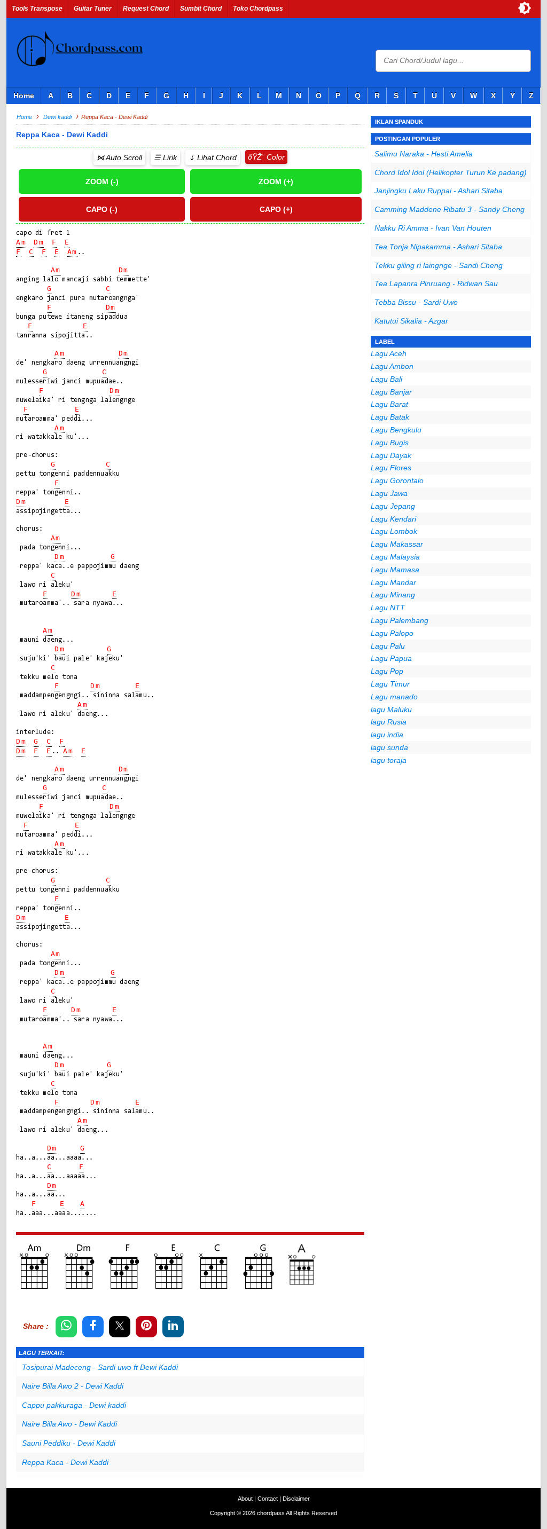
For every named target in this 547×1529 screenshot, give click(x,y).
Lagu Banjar (391, 392)
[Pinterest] (146, 1326)
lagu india (387, 734)
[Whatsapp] (66, 1326)
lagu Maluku (391, 709)
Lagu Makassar (397, 544)
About (245, 1498)
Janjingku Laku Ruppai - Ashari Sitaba (438, 190)
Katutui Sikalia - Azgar (411, 321)
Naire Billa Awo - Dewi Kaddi (69, 1424)
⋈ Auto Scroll (119, 157)
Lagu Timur (390, 684)
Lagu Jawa (389, 493)
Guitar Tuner (93, 8)
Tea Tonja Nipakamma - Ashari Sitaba (438, 246)
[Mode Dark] (525, 8)
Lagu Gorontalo (397, 480)
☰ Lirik (165, 157)
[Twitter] (119, 1326)
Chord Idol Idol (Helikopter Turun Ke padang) (450, 172)
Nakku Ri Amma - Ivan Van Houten (432, 228)
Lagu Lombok (394, 531)
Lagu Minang (393, 594)
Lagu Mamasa (395, 569)
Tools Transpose (37, 8)
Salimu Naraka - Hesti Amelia (423, 153)
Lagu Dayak (391, 455)
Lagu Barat (389, 404)
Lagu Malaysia (395, 557)
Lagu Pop (387, 671)
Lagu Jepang (393, 506)
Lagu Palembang (399, 620)
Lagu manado (394, 696)
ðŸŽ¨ (256, 157)
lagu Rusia (389, 722)
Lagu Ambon (392, 366)
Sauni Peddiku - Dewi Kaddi (68, 1443)
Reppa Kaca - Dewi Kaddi (65, 1462)
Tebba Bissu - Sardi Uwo (416, 302)
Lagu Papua (391, 658)
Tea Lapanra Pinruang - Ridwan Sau (436, 283)
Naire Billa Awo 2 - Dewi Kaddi (72, 1386)
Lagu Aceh (389, 353)
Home (23, 95)
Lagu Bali (386, 379)
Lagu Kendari (393, 519)
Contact (267, 1498)
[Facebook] (93, 1326)
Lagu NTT (388, 607)
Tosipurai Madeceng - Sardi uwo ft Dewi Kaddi (100, 1367)
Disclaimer (296, 1498)
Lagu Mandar (393, 582)
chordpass (271, 1513)
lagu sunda (389, 747)
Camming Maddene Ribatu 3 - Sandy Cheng (449, 209)
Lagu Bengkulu (396, 429)
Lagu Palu (388, 646)
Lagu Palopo (392, 633)
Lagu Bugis (390, 442)
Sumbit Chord (201, 8)
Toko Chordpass (258, 8)
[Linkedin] (173, 1326)
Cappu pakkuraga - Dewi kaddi (74, 1405)
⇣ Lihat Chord (213, 157)
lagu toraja (389, 760)
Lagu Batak (390, 417)
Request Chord (146, 8)
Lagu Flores (391, 467)
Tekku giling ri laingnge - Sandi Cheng (438, 265)
